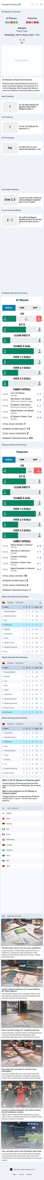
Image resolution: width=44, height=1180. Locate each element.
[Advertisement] (22, 60)
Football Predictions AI (26, 1170)
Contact (29, 1174)
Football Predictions (11, 4)
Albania (10, 603)
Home (22, 308)
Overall (9, 308)
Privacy (21, 1174)
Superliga (19, 603)
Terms (14, 1174)
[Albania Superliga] (40, 602)
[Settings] (37, 4)
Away (35, 308)
